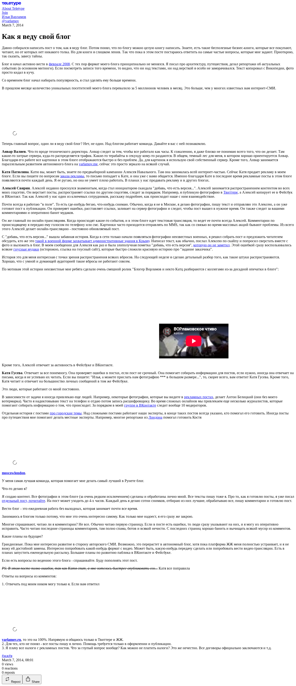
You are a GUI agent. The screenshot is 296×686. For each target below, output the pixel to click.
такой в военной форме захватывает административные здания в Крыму (92, 241)
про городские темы (66, 413)
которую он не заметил (211, 245)
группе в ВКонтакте (140, 405)
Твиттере (230, 192)
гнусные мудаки (26, 249)
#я (10, 656)
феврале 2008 (59, 64)
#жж (5, 656)
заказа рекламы (72, 176)
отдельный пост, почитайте (23, 501)
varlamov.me (88, 164)
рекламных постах (198, 397)
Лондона (155, 417)
